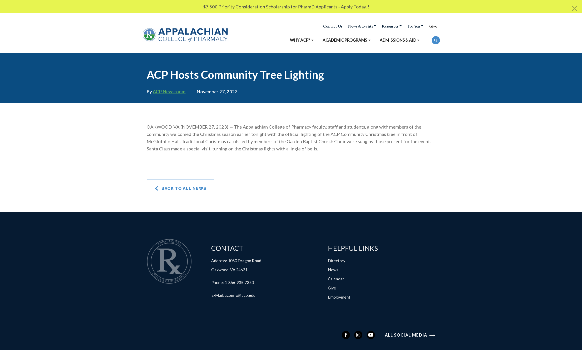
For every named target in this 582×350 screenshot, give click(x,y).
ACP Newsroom (169, 91)
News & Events (360, 26)
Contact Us (332, 26)
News (333, 269)
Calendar (336, 278)
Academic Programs (345, 40)
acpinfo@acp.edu (240, 295)
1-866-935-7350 (239, 282)
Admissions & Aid (398, 40)
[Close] (574, 8)
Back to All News (183, 188)
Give (433, 26)
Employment (339, 296)
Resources (390, 26)
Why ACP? (300, 40)
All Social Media (407, 334)
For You (414, 26)
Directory (336, 260)
